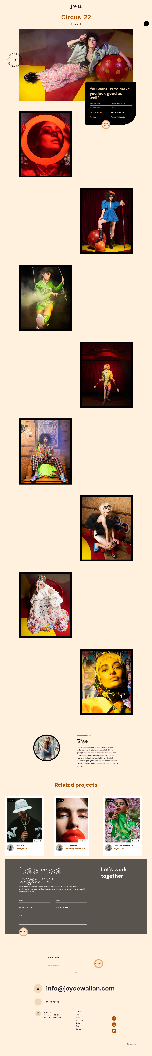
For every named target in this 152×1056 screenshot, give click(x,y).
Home (78, 1015)
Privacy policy (133, 1044)
